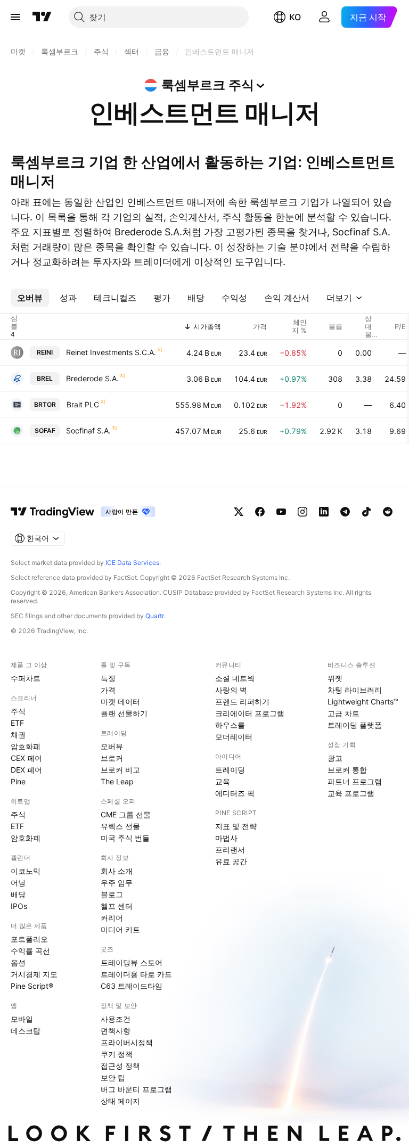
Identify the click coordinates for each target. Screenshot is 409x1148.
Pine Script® (32, 985)
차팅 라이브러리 (355, 689)
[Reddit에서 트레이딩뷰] (387, 511)
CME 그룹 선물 (126, 814)
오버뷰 (112, 746)
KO (295, 17)
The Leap (117, 781)
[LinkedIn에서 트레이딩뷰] (323, 511)
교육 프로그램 (351, 793)
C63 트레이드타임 (131, 985)
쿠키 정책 (117, 1054)
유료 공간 (231, 861)
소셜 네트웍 (235, 678)
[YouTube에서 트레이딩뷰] (281, 511)
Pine (18, 781)
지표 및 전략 (236, 826)
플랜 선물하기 (124, 713)
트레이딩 (230, 769)
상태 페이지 (120, 1100)
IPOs (19, 906)
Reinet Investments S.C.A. (111, 352)
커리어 (112, 917)
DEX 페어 (26, 769)
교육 (222, 781)
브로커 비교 (120, 769)
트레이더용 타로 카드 (136, 974)
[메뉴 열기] (15, 17)
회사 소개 (117, 870)
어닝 (18, 882)
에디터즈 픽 (235, 793)
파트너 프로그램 (355, 781)
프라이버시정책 (127, 1042)
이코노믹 (25, 870)
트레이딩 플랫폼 (355, 724)
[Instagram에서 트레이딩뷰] (302, 511)
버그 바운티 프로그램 (136, 1089)
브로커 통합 (347, 769)
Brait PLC (83, 404)
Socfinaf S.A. (88, 430)
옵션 (18, 962)
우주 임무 (117, 882)
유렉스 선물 (120, 826)
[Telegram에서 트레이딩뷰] (345, 511)
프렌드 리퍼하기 (242, 701)
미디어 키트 (120, 929)
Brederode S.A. (92, 378)
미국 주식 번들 (125, 837)
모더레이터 (233, 736)
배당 (18, 894)
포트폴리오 (29, 939)
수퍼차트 (25, 678)
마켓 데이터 (120, 701)
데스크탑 (25, 1030)
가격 (108, 689)
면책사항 (115, 1030)
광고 (335, 757)
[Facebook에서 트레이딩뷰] (259, 511)
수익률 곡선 (30, 950)
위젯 (335, 678)
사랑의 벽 (231, 689)
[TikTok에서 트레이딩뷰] (366, 511)
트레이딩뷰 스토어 (131, 962)
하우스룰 (230, 724)
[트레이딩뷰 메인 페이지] (42, 17)
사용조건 (115, 1018)
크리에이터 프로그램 (249, 713)
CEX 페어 (26, 757)
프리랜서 (230, 849)
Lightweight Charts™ (363, 701)
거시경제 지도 (34, 974)
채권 (18, 734)
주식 (18, 711)
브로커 (112, 757)
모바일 (22, 1018)
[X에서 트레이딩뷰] (238, 511)
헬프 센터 (117, 906)
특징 (108, 678)
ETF (17, 722)
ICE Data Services (132, 563)
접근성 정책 (120, 1065)
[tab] (30, 298)
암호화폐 (25, 746)
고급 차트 (343, 713)
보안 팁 (113, 1077)
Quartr (154, 616)
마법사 (226, 837)
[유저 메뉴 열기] (324, 17)
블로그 (112, 894)
